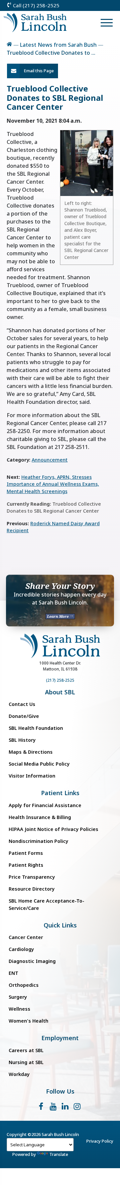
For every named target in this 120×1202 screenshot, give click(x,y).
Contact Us (22, 704)
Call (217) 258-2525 (35, 5)
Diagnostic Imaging (32, 961)
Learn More (58, 616)
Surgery (18, 997)
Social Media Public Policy (39, 764)
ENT (13, 973)
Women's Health (28, 1021)
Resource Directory (32, 889)
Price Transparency (32, 877)
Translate (58, 1154)
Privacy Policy (99, 1141)
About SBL (60, 692)
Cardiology (21, 949)
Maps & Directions (31, 752)
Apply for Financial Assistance (45, 805)
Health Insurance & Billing (40, 817)
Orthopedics (24, 985)
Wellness (19, 1009)
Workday (19, 1074)
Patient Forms (26, 853)
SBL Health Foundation (36, 728)
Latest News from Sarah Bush (58, 44)
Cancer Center (26, 937)
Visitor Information (32, 776)
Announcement (50, 460)
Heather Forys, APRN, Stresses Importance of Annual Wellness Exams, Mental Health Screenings (53, 484)
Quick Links (60, 925)
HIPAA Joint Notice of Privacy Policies (53, 829)
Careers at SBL (26, 1050)
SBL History (22, 740)
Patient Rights (26, 865)
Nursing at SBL (26, 1062)
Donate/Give (24, 716)
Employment (60, 1038)
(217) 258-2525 (60, 680)
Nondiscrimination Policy (38, 841)
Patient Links (60, 793)
